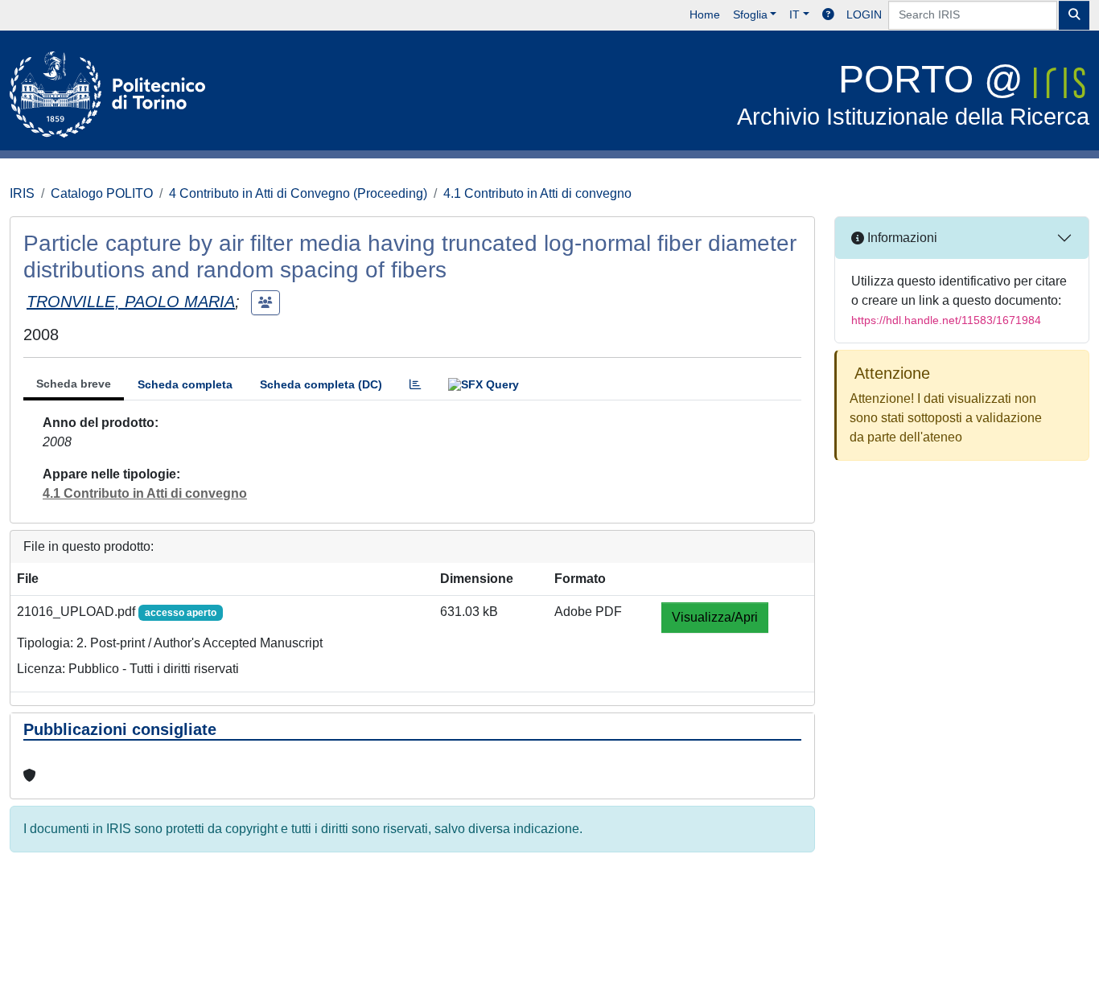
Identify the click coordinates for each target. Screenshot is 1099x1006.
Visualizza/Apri (715, 617)
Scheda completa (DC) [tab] (321, 384)
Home (704, 14)
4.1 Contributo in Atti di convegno (537, 193)
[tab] (415, 385)
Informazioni (900, 237)
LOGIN (864, 14)
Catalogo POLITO (102, 193)
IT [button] (794, 14)
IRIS (22, 193)
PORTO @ (913, 93)
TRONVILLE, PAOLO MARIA (131, 301)
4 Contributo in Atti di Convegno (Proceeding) (298, 193)
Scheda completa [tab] (185, 384)
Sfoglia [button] (750, 14)
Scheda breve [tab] (73, 383)
